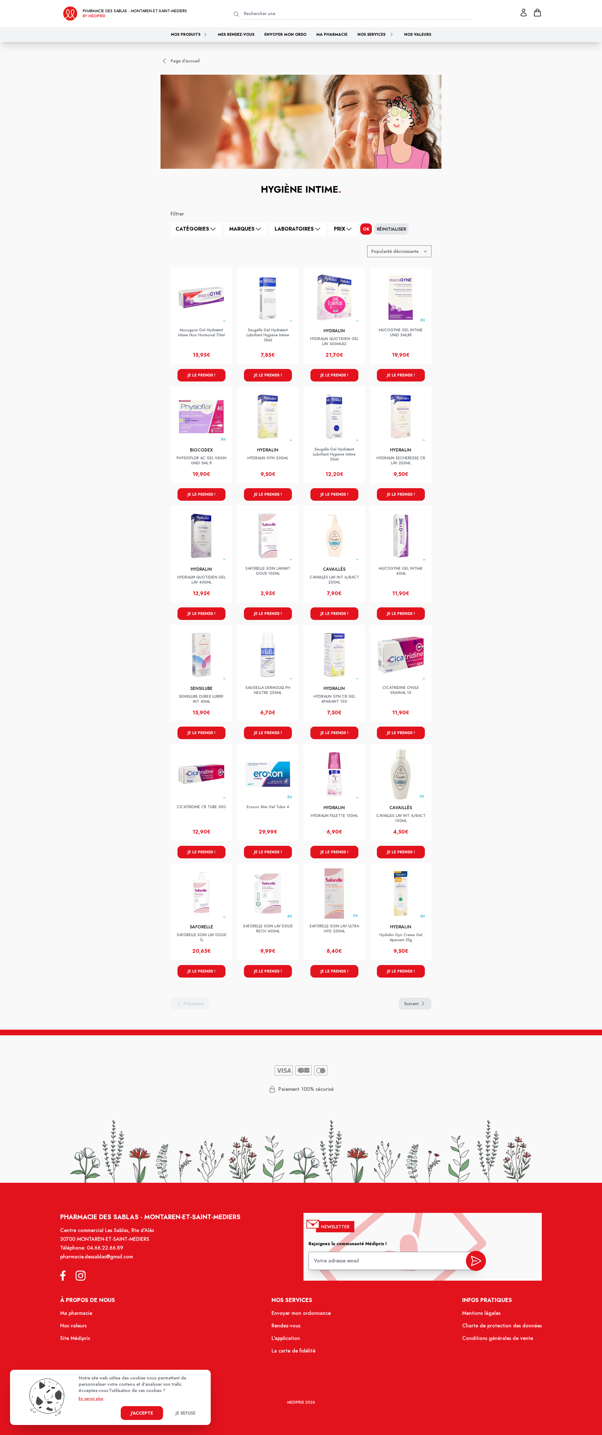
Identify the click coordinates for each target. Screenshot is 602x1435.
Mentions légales (481, 1313)
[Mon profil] (523, 12)
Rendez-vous (286, 1325)
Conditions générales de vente (497, 1338)
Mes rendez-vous (236, 34)
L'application (286, 1338)
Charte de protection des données (502, 1325)
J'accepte (142, 1413)
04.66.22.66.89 (105, 1247)
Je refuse (186, 1413)
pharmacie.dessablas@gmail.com (96, 1256)
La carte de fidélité (293, 1350)
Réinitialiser (391, 229)
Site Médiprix (75, 1338)
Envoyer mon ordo (285, 34)
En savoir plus (91, 1398)
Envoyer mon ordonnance (301, 1313)
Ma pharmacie (331, 34)
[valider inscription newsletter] (476, 1261)
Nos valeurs (417, 34)
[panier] (537, 12)
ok (366, 229)
